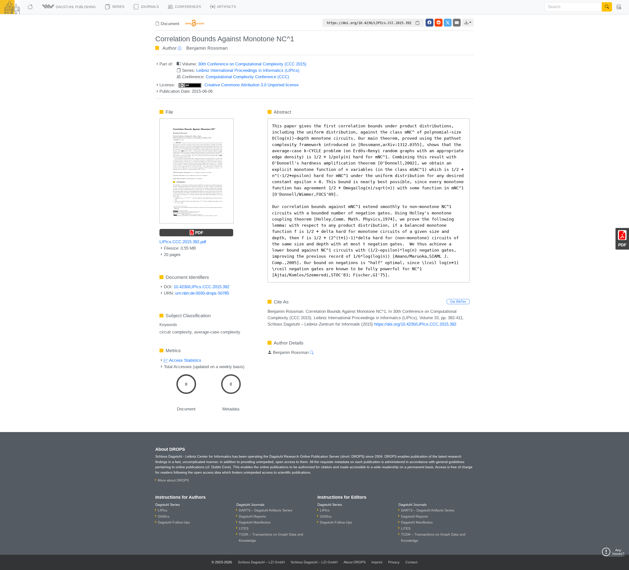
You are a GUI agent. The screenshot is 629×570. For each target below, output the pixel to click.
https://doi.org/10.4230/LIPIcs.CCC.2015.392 (415, 324)
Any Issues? (618, 551)
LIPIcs (162, 510)
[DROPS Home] (31, 7)
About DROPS (354, 562)
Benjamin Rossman (207, 48)
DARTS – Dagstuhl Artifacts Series (265, 510)
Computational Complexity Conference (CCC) (247, 76)
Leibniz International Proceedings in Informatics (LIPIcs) (248, 70)
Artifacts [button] (226, 7)
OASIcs (163, 516)
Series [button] (117, 7)
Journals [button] (149, 7)
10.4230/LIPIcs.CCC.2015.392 (201, 286)
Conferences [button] (187, 7)
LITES (243, 528)
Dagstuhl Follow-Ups (174, 522)
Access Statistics (184, 360)
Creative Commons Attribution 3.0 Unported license (251, 84)
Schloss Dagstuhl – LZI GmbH (261, 562)
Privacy (394, 562)
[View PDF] (196, 170)
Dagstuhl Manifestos (255, 522)
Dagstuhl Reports (252, 516)
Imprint (377, 562)
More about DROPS (173, 480)
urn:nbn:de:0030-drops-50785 (202, 293)
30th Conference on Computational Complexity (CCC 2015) (252, 63)
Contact (411, 562)
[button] (69, 7)
